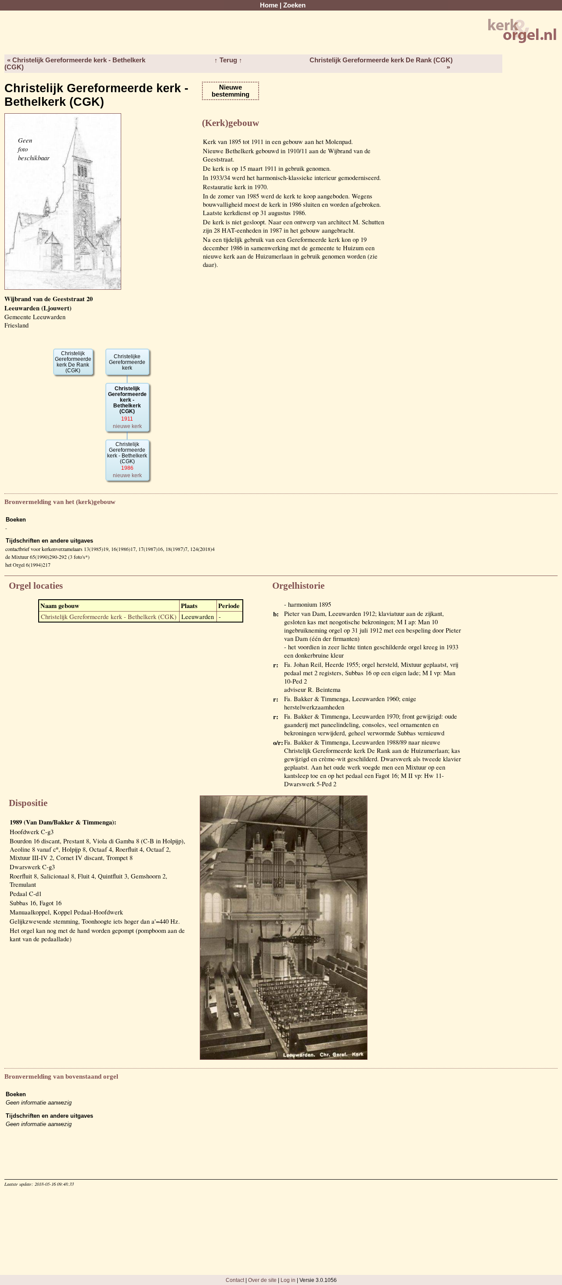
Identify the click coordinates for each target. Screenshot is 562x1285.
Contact (235, 1280)
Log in (288, 1280)
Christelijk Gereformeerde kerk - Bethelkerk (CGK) (109, 616)
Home (269, 5)
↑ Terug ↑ (228, 60)
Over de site (262, 1280)
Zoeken (294, 5)
